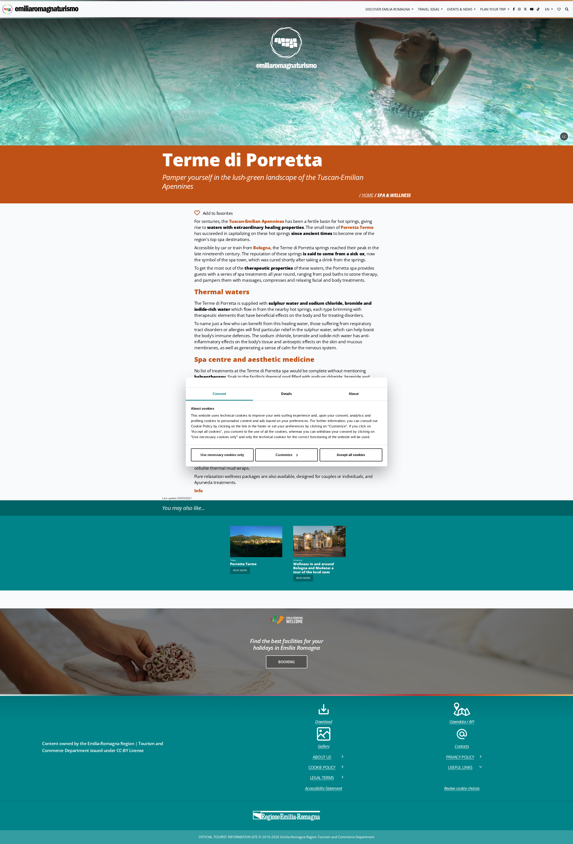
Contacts (462, 746)
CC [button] (564, 136)
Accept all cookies (351, 455)
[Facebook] (514, 9)
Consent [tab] (219, 394)
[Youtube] (532, 9)
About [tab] (354, 394)
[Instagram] (520, 9)
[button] (559, 9)
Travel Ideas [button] (429, 9)
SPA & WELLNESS (394, 195)
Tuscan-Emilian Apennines (256, 221)
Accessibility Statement (323, 788)
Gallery (323, 746)
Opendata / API (461, 721)
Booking (286, 661)
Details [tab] (286, 394)
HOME (367, 195)
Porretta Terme (357, 227)
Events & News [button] (460, 9)
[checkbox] (213, 212)
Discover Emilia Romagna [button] (388, 9)
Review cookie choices (462, 788)
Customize (284, 455)
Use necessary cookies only (222, 455)
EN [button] (547, 9)
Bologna (261, 248)
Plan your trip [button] (493, 9)
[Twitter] (526, 9)
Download (323, 721)
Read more (240, 570)
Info (198, 491)
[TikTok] (538, 9)
